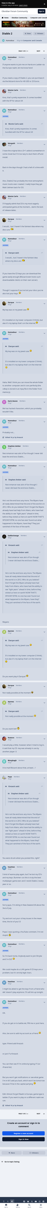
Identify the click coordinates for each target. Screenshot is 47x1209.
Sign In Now (24, 1139)
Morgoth (11, 143)
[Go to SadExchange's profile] (4, 537)
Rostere (11, 738)
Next (38, 51)
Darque (11, 219)
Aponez (11, 631)
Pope (10, 777)
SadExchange (13, 536)
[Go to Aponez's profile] (4, 632)
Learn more (4, 4)
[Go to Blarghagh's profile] (4, 761)
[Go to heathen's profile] (4, 868)
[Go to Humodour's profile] (3, 40)
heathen (11, 867)
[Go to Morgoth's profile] (4, 144)
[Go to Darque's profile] (4, 220)
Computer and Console (32, 40)
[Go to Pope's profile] (4, 778)
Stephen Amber (14, 446)
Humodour (10, 40)
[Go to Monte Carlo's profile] (4, 91)
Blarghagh (12, 760)
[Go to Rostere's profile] (4, 739)
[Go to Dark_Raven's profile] (4, 402)
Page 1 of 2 (22, 51)
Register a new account (23, 1133)
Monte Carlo (13, 90)
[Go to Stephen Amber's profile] (4, 447)
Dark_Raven (13, 401)
